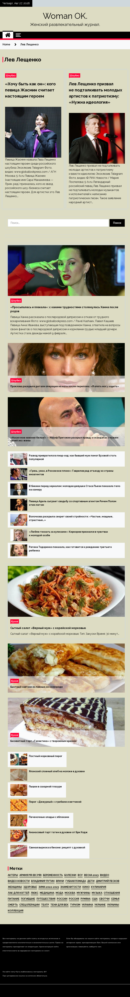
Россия (74, 898)
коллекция (15, 910)
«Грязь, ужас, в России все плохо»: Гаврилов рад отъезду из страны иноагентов (71, 472)
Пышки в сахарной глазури (45, 786)
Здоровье (30, 887)
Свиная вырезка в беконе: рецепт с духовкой (57, 847)
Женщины (15, 887)
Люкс (34, 893)
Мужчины (83, 893)
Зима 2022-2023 (48, 887)
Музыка (97, 893)
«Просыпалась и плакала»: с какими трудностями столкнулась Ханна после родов (64, 309)
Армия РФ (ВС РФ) (30, 875)
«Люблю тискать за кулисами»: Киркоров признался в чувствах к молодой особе (68, 533)
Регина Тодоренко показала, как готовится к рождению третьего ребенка (70, 549)
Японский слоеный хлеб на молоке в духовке (57, 771)
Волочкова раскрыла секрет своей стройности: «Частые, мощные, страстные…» (71, 518)
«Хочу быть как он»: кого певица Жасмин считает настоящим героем (30, 90)
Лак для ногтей (18, 893)
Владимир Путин (43, 881)
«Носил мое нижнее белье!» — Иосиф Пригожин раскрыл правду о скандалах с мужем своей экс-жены (64, 439)
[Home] (8, 35)
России (62, 898)
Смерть (13, 904)
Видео (104, 875)
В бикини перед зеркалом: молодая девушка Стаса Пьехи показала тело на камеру (74, 488)
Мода (59, 893)
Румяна (85, 898)
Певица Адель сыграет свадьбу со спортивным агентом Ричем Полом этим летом (72, 503)
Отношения (112, 893)
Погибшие (28, 898)
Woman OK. (65, 16)
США (95, 898)
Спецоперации (29, 904)
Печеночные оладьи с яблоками (49, 817)
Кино (86, 887)
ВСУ (80, 875)
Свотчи (104, 898)
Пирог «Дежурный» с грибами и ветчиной (55, 801)
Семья (115, 898)
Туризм (75, 904)
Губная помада (76, 881)
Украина (87, 904)
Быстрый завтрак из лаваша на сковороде (36, 686)
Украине (100, 904)
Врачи (60, 881)
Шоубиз (11, 75)
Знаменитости (70, 887)
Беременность (53, 875)
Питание (13, 898)
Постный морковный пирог (45, 756)
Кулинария (98, 887)
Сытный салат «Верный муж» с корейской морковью (48, 628)
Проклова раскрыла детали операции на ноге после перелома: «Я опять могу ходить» (64, 386)
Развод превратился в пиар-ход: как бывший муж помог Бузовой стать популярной (72, 457)
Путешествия (46, 898)
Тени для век (59, 904)
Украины (113, 904)
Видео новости (19, 881)
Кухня (14, 621)
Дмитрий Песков (107, 881)
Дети (90, 881)
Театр (45, 904)
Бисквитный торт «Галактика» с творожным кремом (43, 741)
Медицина (47, 893)
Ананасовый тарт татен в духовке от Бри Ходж (58, 832)
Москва (70, 893)
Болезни (70, 875)
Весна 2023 (91, 875)
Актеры (13, 875)
